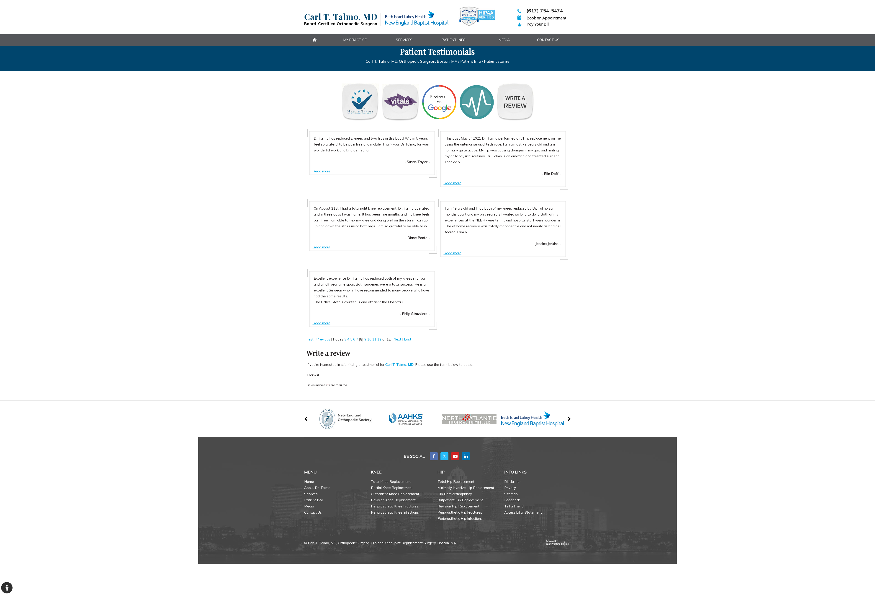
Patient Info (454, 40)
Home (309, 481)
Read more (321, 171)
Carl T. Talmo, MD (399, 364)
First (310, 339)
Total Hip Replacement (456, 481)
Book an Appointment (546, 18)
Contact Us (548, 40)
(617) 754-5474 (545, 10)
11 (374, 339)
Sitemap (511, 494)
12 (379, 339)
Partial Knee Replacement (392, 488)
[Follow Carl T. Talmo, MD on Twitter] (444, 456)
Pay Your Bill (538, 24)
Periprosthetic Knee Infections (395, 512)
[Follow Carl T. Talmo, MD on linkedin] (466, 456)
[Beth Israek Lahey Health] (416, 18)
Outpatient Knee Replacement (395, 494)
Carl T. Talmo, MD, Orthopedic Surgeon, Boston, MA (411, 61)
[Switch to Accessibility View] (7, 587)
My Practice (355, 40)
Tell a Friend (514, 506)
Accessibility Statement (523, 512)
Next (397, 339)
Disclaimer (512, 481)
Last (407, 339)
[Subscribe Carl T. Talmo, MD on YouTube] (455, 456)
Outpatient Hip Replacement (460, 500)
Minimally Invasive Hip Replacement (466, 488)
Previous (323, 339)
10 (369, 339)
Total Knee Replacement (391, 481)
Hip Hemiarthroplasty (455, 494)
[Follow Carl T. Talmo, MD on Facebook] (434, 456)
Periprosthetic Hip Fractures (460, 512)
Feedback (512, 500)
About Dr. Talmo (317, 488)
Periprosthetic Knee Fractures (394, 506)
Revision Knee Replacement (393, 500)
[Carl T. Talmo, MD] (342, 19)
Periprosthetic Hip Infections (460, 518)
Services (404, 40)
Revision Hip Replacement (458, 506)
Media (504, 40)
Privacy (510, 488)
